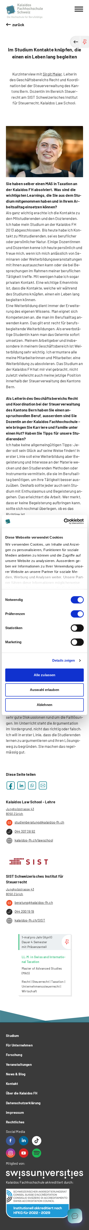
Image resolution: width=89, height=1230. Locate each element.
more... (44, 964)
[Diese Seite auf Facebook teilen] (10, 785)
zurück (18, 24)
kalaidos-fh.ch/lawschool (34, 840)
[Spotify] (36, 1153)
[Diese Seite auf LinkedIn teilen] (21, 785)
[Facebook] (10, 1140)
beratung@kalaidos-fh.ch (34, 902)
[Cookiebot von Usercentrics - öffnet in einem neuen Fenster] (64, 521)
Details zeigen (63, 660)
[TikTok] (36, 1140)
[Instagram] (10, 1153)
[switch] (77, 614)
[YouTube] (23, 1153)
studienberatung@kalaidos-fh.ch (39, 822)
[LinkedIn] (23, 1140)
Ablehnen (44, 705)
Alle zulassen (44, 675)
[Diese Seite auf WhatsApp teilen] (32, 785)
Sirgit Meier (52, 74)
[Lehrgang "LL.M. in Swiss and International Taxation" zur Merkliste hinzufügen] (66, 942)
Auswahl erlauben (44, 690)
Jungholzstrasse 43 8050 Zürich (20, 811)
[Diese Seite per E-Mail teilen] (42, 785)
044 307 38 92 (25, 831)
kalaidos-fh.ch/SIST (30, 920)
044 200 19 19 (24, 911)
